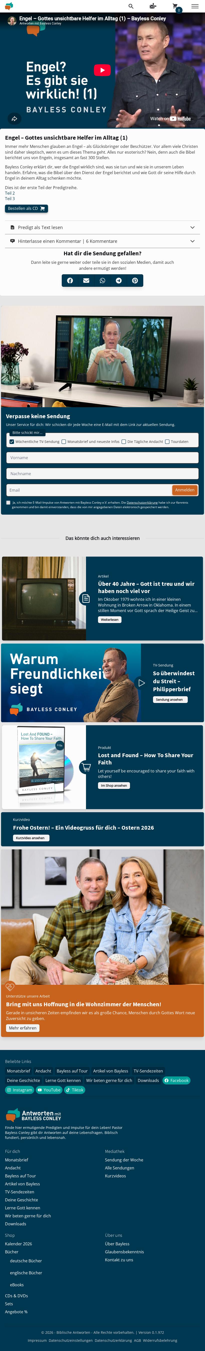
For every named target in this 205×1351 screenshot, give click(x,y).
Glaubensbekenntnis (124, 1252)
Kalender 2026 (18, 1244)
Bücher (11, 1252)
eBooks (17, 1285)
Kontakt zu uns (119, 1260)
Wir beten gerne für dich (109, 1080)
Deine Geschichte (23, 1080)
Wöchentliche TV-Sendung (38, 441)
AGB (137, 1340)
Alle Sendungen (119, 1168)
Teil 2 (10, 193)
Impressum (37, 1340)
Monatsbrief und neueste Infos (94, 441)
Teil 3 (10, 198)
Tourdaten (179, 441)
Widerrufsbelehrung (160, 1340)
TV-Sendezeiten (148, 1071)
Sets (9, 1304)
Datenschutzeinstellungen (71, 1340)
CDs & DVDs (16, 1296)
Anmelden (184, 490)
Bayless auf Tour (72, 1071)
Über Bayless (117, 1244)
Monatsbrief (18, 1071)
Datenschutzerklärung (142, 502)
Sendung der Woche (124, 1160)
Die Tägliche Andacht (145, 441)
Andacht (43, 1071)
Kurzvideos (115, 1176)
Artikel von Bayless (110, 1071)
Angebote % (16, 1312)
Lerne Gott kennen (63, 1080)
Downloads (148, 1080)
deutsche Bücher (26, 1261)
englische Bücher (26, 1273)
